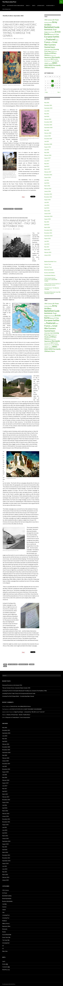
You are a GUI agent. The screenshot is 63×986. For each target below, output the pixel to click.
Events (27, 5)
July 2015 (46, 202)
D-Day (56, 34)
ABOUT (3, 5)
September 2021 (48, 108)
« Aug (46, 92)
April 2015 (46, 208)
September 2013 (48, 235)
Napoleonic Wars (6, 926)
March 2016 (47, 185)
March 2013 (47, 249)
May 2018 (46, 152)
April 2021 (46, 116)
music (55, 55)
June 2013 (46, 244)
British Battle (18, 208)
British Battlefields (19, 21)
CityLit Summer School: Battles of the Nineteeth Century (52, 284)
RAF (52, 59)
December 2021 (48, 105)
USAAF (46, 63)
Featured (50, 39)
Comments (6, 967)
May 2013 (46, 246)
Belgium (46, 32)
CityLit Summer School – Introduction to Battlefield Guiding (50, 279)
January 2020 (47, 135)
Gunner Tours (47, 264)
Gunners (5, 217)
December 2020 (48, 122)
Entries (5, 964)
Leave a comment (19, 38)
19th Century (48, 20)
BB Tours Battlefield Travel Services (15, 5)
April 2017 (46, 166)
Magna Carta (51, 51)
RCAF (54, 59)
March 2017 (47, 169)
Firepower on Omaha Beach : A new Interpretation (18, 717)
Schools (46, 61)
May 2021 (46, 113)
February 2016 (47, 188)
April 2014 (46, 224)
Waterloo (50, 63)
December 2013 (48, 230)
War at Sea (4, 951)
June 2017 (46, 160)
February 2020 (47, 133)
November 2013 (48, 233)
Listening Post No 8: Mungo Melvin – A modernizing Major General (18, 696)
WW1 (54, 63)
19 (52, 85)
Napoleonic (48, 57)
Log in (3, 961)
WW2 (46, 65)
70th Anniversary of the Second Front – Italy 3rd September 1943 (19, 223)
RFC (57, 59)
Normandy (56, 57)
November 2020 (48, 124)
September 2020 (48, 127)
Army (5, 664)
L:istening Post (6, 915)
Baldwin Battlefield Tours (50, 261)
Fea (45, 39)
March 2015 (47, 210)
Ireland (4, 909)
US (3, 945)
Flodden (56, 39)
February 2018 (47, 155)
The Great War (6, 940)
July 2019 (46, 141)
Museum (51, 55)
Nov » (59, 92)
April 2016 (46, 183)
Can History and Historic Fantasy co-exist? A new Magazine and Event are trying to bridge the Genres (20, 30)
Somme (57, 61)
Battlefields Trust (8, 208)
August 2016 (47, 177)
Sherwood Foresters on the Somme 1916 (12, 685)
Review (4, 931)
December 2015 (48, 194)
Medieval (47, 53)
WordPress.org (6, 969)
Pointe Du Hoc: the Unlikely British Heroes (20, 706)
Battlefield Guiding (8, 21)
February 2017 (47, 172)
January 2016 (47, 191)
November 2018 (48, 144)
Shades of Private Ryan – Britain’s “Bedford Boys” (18, 714)
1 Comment (17, 229)
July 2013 (46, 241)
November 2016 (48, 174)
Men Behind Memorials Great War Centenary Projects (52, 292)
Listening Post (5, 918)
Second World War (22, 217)
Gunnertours (49, 47)
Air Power (56, 20)
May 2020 (46, 130)
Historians (47, 49)
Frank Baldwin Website (49, 275)
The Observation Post (9, 2)
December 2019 (48, 138)
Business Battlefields (49, 272)
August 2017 (47, 158)
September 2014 (48, 216)
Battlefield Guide (13, 664)
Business (52, 34)
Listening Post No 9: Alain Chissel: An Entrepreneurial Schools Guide (18, 693)
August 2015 (47, 199)
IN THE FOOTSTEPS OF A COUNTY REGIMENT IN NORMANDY (26, 709)
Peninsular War (47, 59)
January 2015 (47, 213)
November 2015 (48, 197)
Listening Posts (40, 5)
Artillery (47, 25)
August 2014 (47, 219)
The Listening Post (6, 9)
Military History (50, 5)
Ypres (53, 67)
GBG (51, 42)
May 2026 (46, 102)
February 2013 (47, 252)
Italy (5, 666)
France (47, 42)
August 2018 (47, 147)
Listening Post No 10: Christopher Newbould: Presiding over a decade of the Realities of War (24, 690)
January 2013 (47, 255)
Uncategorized (5, 943)
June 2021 (46, 111)
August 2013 (47, 238)
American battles (48, 22)
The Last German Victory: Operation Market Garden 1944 (16, 688)
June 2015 (46, 205)
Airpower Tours (48, 267)
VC (3, 948)
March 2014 (47, 227)
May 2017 (46, 163)
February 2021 (47, 119)
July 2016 (46, 180)
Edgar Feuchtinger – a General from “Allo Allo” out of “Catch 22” (29, 712)
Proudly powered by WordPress (8, 984)
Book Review (52, 32)
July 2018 (46, 149)
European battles (23, 664)
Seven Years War (51, 61)
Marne (55, 51)
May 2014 (46, 221)
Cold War (4, 904)
